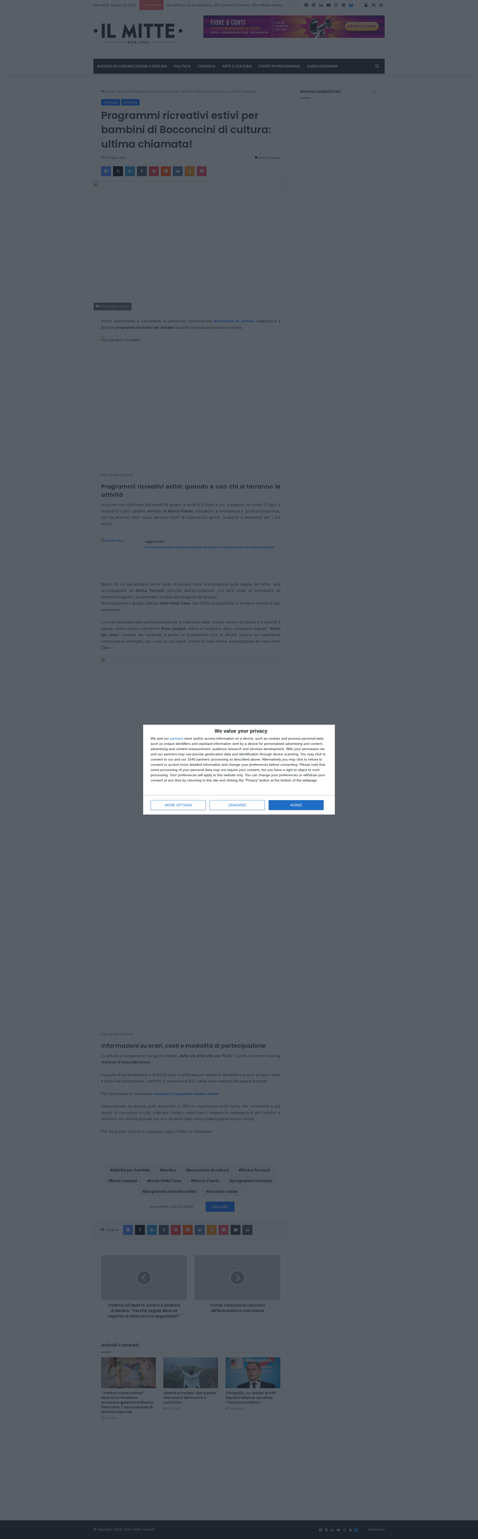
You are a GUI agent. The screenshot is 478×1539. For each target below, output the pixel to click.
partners (176, 738)
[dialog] (239, 770)
